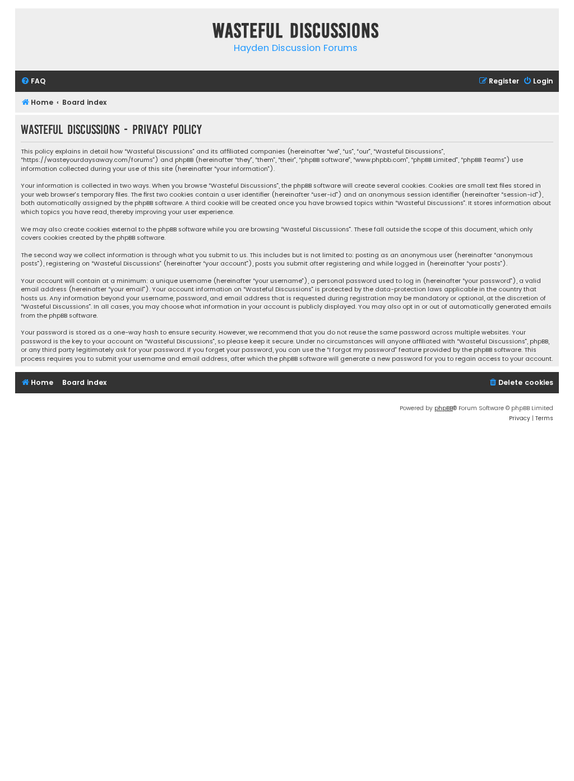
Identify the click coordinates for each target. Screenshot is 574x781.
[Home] (26, 33)
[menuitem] (33, 81)
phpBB (443, 408)
